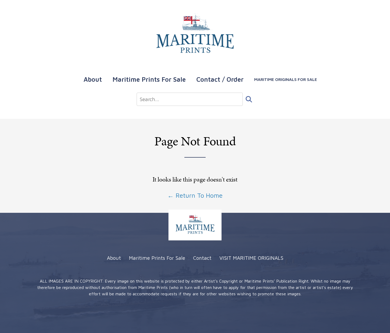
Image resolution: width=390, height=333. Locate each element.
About (93, 79)
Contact (202, 258)
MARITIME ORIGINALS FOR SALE (285, 79)
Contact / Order (220, 79)
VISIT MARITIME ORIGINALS (251, 258)
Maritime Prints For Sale (149, 79)
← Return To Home (195, 195)
